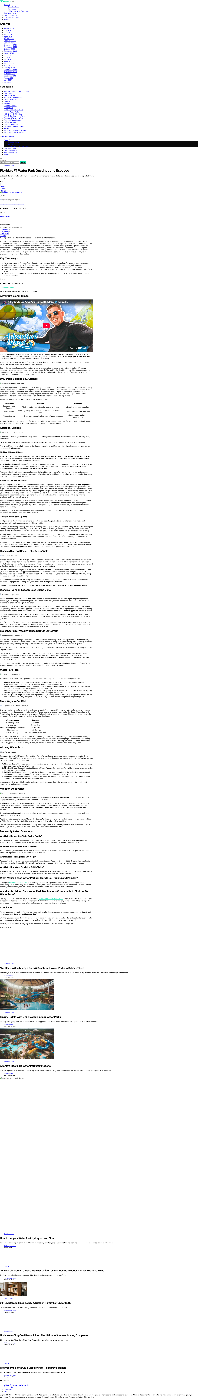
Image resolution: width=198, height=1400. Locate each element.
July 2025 (8, 55)
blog (5, 1391)
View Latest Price (7, 288)
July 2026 (8, 30)
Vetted (6, 19)
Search (22, 162)
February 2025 (10, 65)
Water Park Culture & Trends (15, 130)
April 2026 (8, 37)
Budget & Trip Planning (13, 97)
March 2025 (9, 63)
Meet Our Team (13, 7)
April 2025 (8, 61)
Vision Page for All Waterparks (18, 11)
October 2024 (9, 74)
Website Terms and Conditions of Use (16, 1385)
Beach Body (8, 93)
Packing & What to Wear (13, 118)
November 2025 (10, 47)
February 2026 (10, 41)
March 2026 (9, 39)
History (7, 104)
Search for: (3, 160)
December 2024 (10, 70)
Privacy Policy (9, 1387)
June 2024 (8, 82)
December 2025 (10, 45)
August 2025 (9, 53)
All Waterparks (5, 1)
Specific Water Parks (12, 124)
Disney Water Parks (11, 99)
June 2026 (8, 32)
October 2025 (9, 49)
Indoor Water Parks (10, 15)
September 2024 (10, 76)
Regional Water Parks (11, 17)
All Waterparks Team (10, 1246)
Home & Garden (10, 106)
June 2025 (8, 57)
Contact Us (12, 9)
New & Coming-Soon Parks (14, 116)
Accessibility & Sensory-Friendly (16, 91)
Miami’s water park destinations (51, 899)
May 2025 (8, 59)
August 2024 (9, 78)
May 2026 (8, 35)
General (7, 102)
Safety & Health (10, 122)
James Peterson (5, 216)
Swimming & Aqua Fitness (14, 126)
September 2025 (10, 51)
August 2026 (9, 28)
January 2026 (9, 43)
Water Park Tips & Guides (14, 132)
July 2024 (8, 80)
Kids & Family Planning (13, 114)
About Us (7, 5)
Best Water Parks (10, 13)
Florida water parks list (18, 883)
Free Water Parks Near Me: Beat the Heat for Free (12, 204)
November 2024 (10, 72)
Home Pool (8, 108)
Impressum (8, 1389)
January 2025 (9, 68)
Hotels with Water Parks (13, 110)
